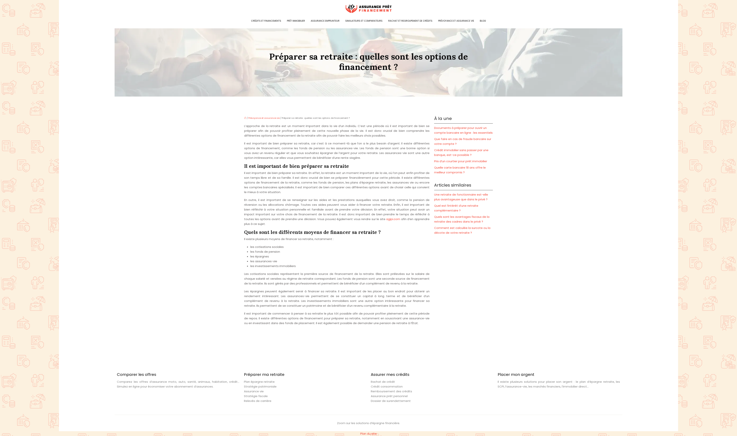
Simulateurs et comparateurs (364, 20)
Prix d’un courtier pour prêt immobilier (460, 161)
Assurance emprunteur (325, 20)
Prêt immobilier (296, 20)
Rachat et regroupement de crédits (410, 20)
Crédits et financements (266, 20)
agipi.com (393, 219)
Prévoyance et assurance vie (456, 20)
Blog (483, 20)
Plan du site (368, 434)
